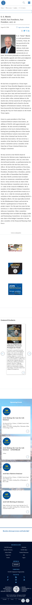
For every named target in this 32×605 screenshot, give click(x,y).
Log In (23, 557)
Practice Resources (23, 552)
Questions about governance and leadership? (16, 531)
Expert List (8, 555)
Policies (19, 599)
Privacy (12, 599)
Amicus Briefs (8, 552)
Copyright (4, 599)
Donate (16, 564)
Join (24, 555)
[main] (16, 271)
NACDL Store (24, 550)
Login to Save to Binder (23, 27)
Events (8, 557)
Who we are (9, 8)
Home (2, 8)
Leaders (15, 8)
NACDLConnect (8, 547)
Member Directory (8, 550)
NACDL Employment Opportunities (16, 572)
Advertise (24, 547)
